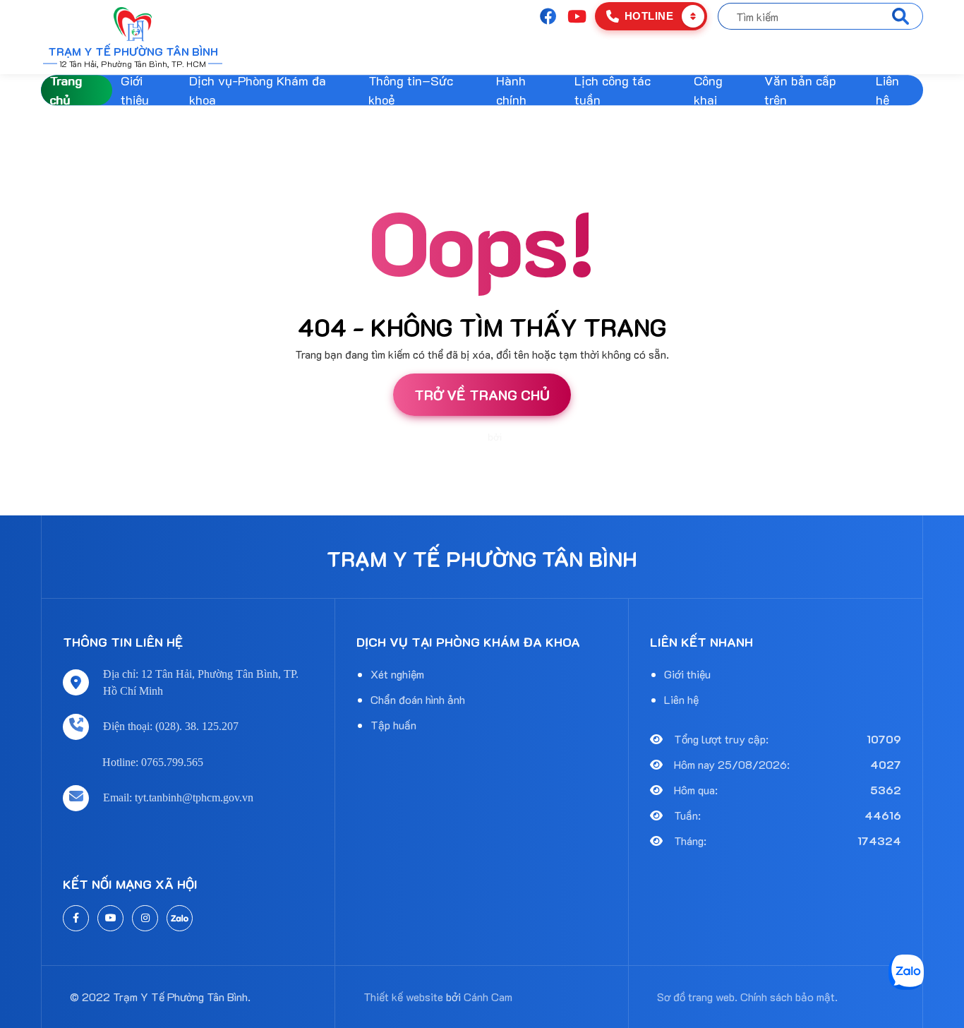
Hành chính (511, 90)
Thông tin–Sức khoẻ (410, 90)
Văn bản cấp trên (800, 90)
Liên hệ (887, 90)
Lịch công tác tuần (612, 90)
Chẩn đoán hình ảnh (417, 699)
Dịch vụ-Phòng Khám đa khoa (257, 90)
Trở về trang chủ (482, 395)
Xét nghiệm (397, 674)
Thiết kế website (448, 437)
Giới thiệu (135, 90)
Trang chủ (65, 90)
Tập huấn (393, 724)
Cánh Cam (529, 437)
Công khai (708, 90)
